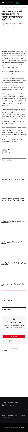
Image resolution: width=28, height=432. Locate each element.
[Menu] (3, 2)
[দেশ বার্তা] (14, 2)
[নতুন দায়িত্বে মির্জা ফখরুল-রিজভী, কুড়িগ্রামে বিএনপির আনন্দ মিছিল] (14, 254)
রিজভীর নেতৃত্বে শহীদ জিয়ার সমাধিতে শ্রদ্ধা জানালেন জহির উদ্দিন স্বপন (14, 222)
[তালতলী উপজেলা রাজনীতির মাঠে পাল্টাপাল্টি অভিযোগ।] (14, 233)
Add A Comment (14, 292)
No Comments (6, 25)
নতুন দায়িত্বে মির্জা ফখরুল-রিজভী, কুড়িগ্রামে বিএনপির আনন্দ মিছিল (14, 264)
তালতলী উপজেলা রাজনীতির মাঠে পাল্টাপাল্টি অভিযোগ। (12, 243)
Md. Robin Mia (22, 427)
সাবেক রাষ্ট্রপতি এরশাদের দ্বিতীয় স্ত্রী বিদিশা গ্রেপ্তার (13, 179)
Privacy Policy (12, 341)
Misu (7, 23)
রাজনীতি (20, 23)
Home (3, 7)
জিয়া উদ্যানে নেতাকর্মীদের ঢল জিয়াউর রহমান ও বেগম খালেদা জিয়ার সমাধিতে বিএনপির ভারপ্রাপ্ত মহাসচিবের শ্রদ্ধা (13, 200)
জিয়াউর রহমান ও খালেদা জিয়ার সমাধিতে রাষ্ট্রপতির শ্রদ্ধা (13, 285)
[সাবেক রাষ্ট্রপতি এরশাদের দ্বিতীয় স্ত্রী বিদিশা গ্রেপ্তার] (14, 170)
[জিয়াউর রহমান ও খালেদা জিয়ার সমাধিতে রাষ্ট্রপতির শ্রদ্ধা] (14, 275)
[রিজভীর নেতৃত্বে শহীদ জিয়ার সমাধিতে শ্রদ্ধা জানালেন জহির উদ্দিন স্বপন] (14, 212)
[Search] (25, 2)
